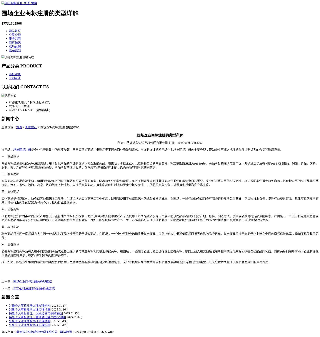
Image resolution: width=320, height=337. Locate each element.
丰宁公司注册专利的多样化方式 (34, 288)
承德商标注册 (22, 149)
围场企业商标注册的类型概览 (32, 281)
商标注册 (15, 74)
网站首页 (15, 30)
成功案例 (15, 46)
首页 (19, 127)
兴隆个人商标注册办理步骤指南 (29, 305)
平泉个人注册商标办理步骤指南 (29, 325)
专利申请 (15, 78)
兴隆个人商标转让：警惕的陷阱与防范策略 (37, 317)
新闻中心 (31, 127)
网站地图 (66, 331)
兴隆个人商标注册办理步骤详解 (29, 309)
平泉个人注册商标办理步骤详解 (29, 321)
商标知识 (15, 42)
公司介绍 (15, 34)
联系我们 (15, 50)
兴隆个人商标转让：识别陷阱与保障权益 (35, 313)
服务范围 (15, 38)
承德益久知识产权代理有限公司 (37, 331)
